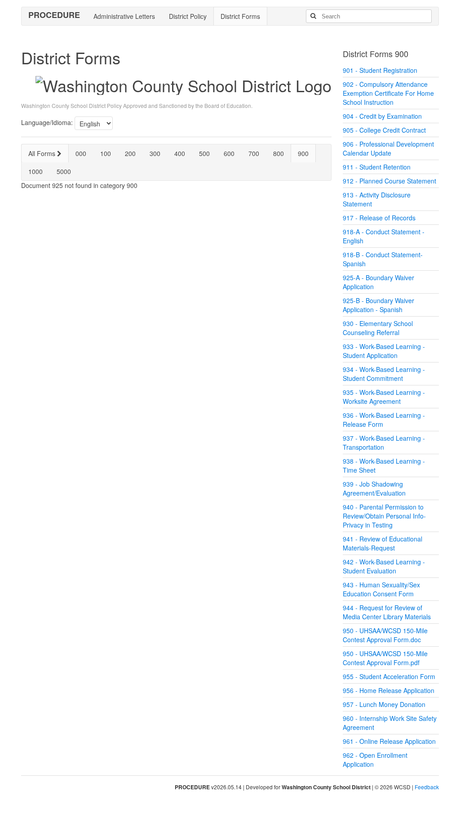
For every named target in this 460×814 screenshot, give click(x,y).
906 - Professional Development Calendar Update (388, 148)
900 (303, 153)
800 (278, 153)
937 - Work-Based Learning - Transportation (384, 443)
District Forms (240, 16)
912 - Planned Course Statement (389, 180)
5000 (64, 171)
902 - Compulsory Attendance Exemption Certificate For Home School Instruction (388, 93)
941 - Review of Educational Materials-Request (382, 543)
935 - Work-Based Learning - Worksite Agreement (384, 397)
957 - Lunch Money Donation (384, 704)
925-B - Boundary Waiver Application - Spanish (378, 305)
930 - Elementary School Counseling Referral (378, 328)
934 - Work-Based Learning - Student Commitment (384, 374)
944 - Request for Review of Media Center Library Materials (387, 612)
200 (130, 153)
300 (155, 153)
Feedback (427, 787)
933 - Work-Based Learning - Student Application (384, 351)
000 (80, 153)
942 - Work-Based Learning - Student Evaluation (384, 566)
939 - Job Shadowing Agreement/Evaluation (374, 488)
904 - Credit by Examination (382, 116)
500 (204, 153)
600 (229, 153)
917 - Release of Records (379, 217)
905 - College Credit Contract (384, 129)
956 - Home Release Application (388, 690)
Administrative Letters (124, 16)
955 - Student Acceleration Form (389, 676)
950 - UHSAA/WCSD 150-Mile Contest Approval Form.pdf (385, 658)
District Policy (188, 16)
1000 (35, 171)
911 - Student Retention (377, 166)
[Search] (313, 16)
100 (105, 153)
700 (253, 153)
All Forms (42, 153)
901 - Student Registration (380, 70)
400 (179, 153)
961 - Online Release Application (389, 741)
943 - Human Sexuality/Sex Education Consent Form (381, 589)
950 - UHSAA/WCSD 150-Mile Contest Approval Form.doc (385, 635)
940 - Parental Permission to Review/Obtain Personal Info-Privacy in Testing (384, 515)
